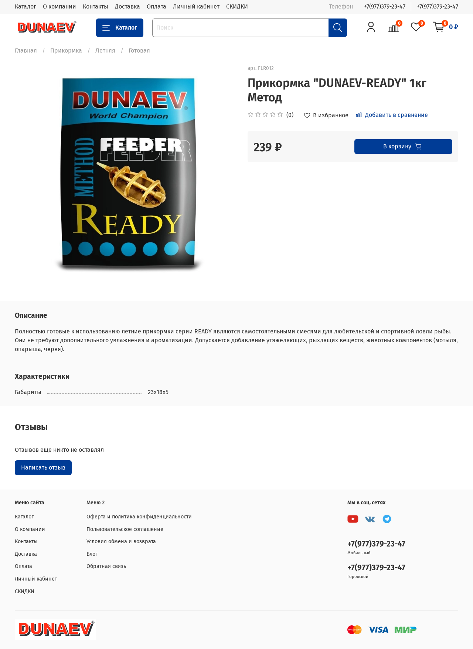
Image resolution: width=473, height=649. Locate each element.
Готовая (139, 50)
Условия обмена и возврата (121, 541)
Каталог (25, 6)
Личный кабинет (196, 6)
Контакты (95, 6)
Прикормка (66, 50)
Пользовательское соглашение (124, 529)
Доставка (127, 6)
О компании (59, 6)
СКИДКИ (237, 6)
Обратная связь (106, 566)
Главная (26, 50)
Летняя (105, 50)
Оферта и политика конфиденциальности (139, 517)
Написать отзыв (43, 467)
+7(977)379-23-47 (384, 6)
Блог (92, 554)
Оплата (156, 6)
